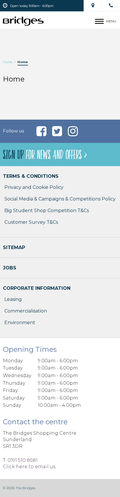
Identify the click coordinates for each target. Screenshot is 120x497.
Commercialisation (25, 311)
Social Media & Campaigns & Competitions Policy (60, 199)
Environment (19, 322)
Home (7, 62)
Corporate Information (36, 288)
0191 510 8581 (23, 460)
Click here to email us (29, 466)
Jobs (9, 268)
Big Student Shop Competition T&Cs (46, 210)
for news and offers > (45, 155)
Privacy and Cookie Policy (33, 187)
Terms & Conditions (31, 176)
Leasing (13, 299)
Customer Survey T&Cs (31, 222)
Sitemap (14, 247)
